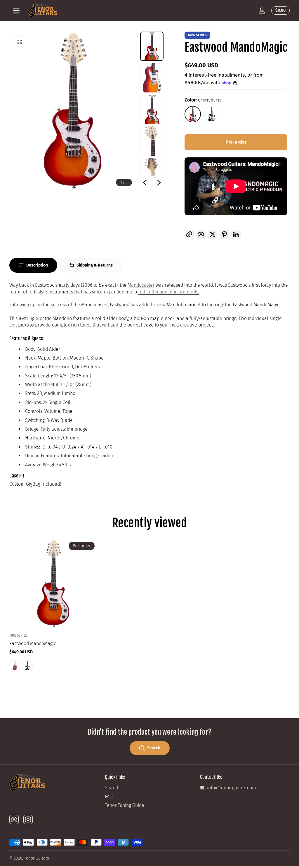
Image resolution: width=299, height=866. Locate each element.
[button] (279, 10)
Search (112, 788)
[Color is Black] (27, 665)
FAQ (109, 796)
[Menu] (16, 11)
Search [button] (153, 747)
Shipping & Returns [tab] (95, 265)
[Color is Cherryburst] (15, 665)
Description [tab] (37, 265)
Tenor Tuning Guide (124, 805)
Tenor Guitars (36, 858)
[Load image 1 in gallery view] (152, 46)
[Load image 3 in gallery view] (152, 109)
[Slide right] (159, 183)
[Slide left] (145, 183)
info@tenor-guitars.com (231, 788)
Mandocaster (141, 285)
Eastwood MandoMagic (32, 644)
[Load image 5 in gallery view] (152, 172)
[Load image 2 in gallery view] (152, 77)
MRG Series (197, 35)
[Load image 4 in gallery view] (152, 141)
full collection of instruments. (168, 292)
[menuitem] (149, 788)
